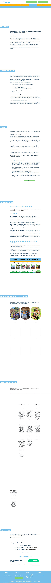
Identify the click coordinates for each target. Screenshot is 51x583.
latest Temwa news (36, 564)
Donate (43, 1)
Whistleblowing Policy (29, 576)
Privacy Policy (28, 577)
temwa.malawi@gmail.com (31, 549)
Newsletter (31, 1)
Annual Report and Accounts (29, 180)
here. (20, 537)
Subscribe (19, 577)
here (33, 255)
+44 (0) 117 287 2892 (7, 575)
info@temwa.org (33, 547)
